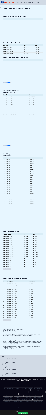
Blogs (38, 2)
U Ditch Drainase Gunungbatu (37, 397)
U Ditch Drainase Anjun (7, 386)
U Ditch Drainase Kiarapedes (38, 401)
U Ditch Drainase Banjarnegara (8, 388)
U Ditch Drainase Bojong (26, 390)
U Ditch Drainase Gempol (17, 397)
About (21, 2)
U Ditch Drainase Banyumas (19, 388)
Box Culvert (15, 407)
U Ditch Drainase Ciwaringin (23, 393)
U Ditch (23, 407)
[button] (39, 2)
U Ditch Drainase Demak (27, 395)
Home (18, 2)
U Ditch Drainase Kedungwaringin (18, 401)
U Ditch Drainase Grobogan (27, 397)
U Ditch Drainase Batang (38, 388)
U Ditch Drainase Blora (17, 390)
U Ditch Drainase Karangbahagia (27, 399)
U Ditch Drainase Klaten (22, 403)
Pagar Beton (19, 407)
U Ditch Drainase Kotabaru (32, 403)
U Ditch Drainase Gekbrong (8, 397)
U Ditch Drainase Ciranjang (13, 393)
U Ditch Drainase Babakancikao (18, 386)
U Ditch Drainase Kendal (28, 401)
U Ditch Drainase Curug (41, 393)
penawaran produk (30, 328)
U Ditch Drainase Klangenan (6, 403)
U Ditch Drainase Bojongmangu (36, 390)
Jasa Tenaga (31, 407)
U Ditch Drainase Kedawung (8, 401)
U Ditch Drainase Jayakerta (8, 399)
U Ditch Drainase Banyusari (29, 388)
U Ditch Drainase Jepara (17, 399)
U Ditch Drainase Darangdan (18, 395)
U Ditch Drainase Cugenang (33, 393)
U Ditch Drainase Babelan (28, 386)
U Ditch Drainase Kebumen (37, 399)
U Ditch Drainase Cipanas (4, 393)
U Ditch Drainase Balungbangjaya (38, 386)
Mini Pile (27, 407)
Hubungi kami (5, 328)
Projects (29, 2)
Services (25, 2)
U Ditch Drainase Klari (14, 403)
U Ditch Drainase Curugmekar (8, 395)
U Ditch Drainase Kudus (40, 403)
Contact (33, 2)
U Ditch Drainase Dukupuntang (37, 395)
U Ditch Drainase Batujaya (9, 390)
